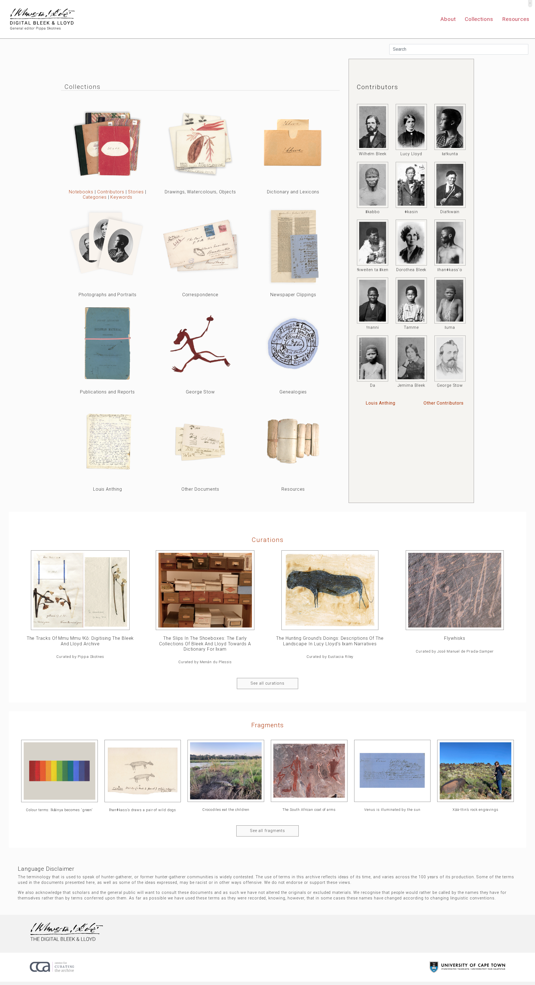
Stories (136, 191)
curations (268, 539)
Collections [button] (479, 19)
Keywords (121, 197)
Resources (515, 19)
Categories (95, 197)
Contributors (110, 191)
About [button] (448, 19)
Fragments (267, 725)
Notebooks (81, 191)
